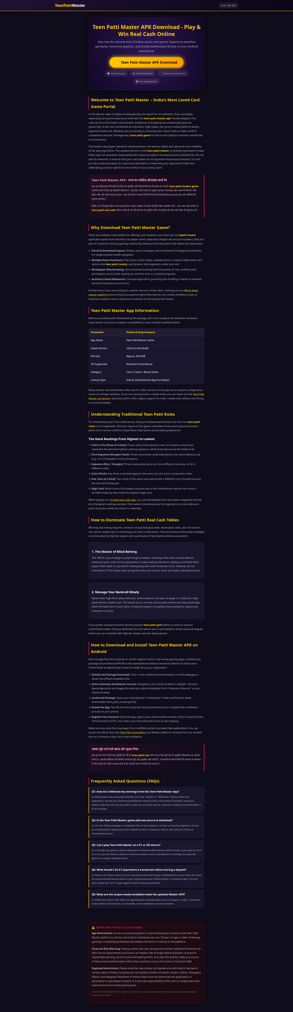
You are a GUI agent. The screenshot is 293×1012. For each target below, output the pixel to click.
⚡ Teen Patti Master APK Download (146, 62)
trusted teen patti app (123, 500)
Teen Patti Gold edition (133, 732)
